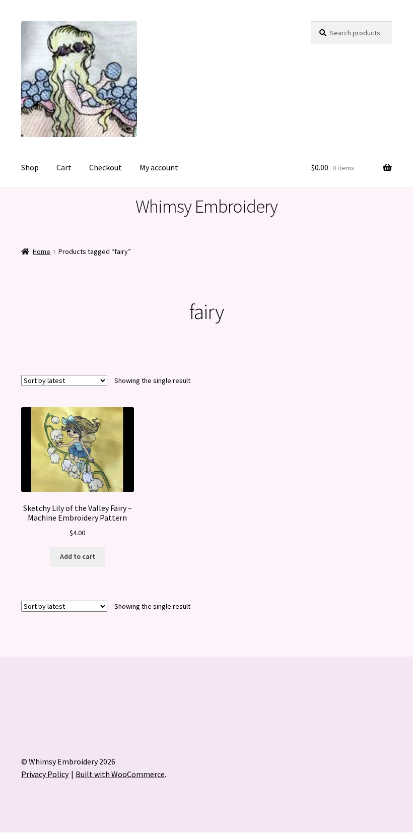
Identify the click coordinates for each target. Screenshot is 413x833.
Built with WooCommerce (120, 774)
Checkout (105, 167)
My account (159, 167)
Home (41, 251)
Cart (64, 167)
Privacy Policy (44, 774)
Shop (30, 167)
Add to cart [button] (77, 556)
